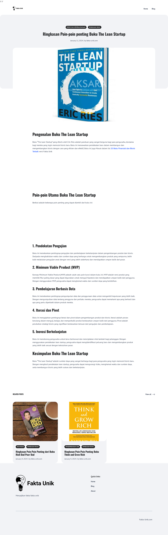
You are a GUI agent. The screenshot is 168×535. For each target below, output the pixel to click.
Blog (153, 9)
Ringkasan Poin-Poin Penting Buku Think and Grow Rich (81, 453)
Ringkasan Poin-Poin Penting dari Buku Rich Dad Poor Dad (35, 453)
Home (146, 9)
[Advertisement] (84, 171)
